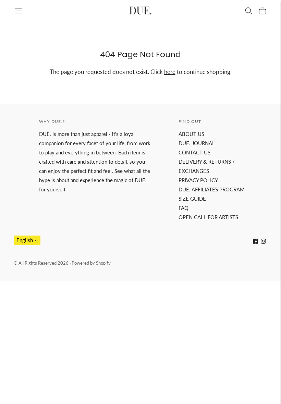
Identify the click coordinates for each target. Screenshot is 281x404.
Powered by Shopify (91, 263)
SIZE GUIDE (192, 198)
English (24, 240)
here (169, 71)
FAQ (183, 208)
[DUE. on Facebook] (255, 242)
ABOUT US (191, 134)
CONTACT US (194, 152)
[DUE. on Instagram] (263, 242)
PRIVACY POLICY (198, 180)
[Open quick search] (249, 10)
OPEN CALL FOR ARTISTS (208, 217)
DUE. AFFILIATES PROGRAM (212, 189)
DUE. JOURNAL (197, 143)
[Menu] (18, 10)
